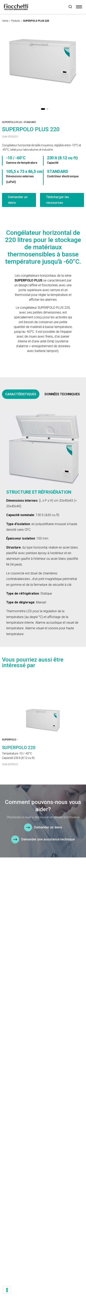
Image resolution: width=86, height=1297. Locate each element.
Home (5, 20)
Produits (15, 20)
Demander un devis (18, 200)
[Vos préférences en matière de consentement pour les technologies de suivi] (7, 1290)
